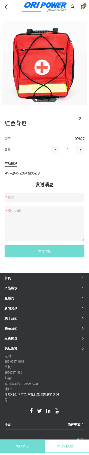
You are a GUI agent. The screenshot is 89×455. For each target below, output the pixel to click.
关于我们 (11, 318)
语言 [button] (43, 424)
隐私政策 (11, 348)
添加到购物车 (66, 446)
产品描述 (11, 163)
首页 (8, 278)
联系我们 (11, 328)
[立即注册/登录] (73, 7)
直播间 (9, 298)
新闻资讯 (11, 308)
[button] (36, 100)
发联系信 (22, 446)
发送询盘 (11, 338)
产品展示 (11, 288)
